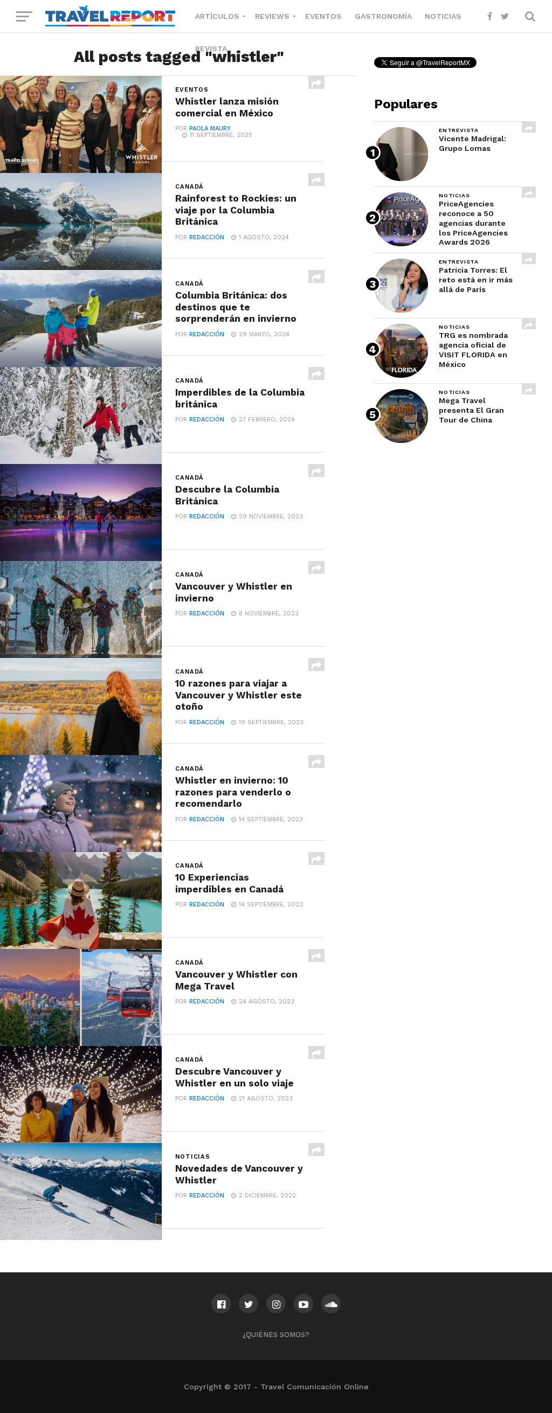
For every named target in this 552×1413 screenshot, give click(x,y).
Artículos (217, 16)
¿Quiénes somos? (276, 1335)
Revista (211, 48)
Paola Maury (210, 128)
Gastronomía (383, 16)
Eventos (323, 16)
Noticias (443, 16)
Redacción (206, 237)
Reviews (272, 16)
